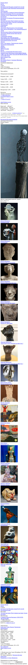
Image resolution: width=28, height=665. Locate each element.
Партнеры (13, 8)
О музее (3, 5)
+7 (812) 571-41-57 (5, 99)
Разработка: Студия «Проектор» (9, 657)
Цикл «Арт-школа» (6, 43)
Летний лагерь (10, 33)
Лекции (3, 41)
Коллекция (3, 16)
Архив (10, 23)
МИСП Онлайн (5, 48)
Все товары (4, 60)
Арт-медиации (19, 28)
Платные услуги (5, 15)
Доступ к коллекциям (17, 14)
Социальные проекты (6, 36)
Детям (2, 30)
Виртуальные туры (6, 57)
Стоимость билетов (13, 12)
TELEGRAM (15, 54)
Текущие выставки (6, 21)
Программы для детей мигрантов (9, 37)
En (3, 4)
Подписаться (19, 662)
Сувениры (13, 60)
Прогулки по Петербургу (7, 29)
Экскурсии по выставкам (15, 53)
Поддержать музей (5, 8)
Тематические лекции (17, 43)
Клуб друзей (21, 7)
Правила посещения (6, 14)
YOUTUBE (4, 55)
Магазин (3, 58)
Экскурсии (3, 28)
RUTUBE (9, 54)
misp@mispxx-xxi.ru (6, 102)
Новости (3, 47)
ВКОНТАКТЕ (23, 54)
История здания (13, 609)
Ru (1, 4)
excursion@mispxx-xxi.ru (7, 96)
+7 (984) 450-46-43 (5, 95)
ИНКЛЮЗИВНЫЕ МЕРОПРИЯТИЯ (10, 39)
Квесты (11, 32)
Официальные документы (16, 15)
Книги (8, 60)
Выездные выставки (6, 22)
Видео (2, 50)
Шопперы (19, 60)
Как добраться (4, 12)
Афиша (2, 46)
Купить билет (4, 2)
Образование (4, 25)
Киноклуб (24, 29)
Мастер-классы (11, 28)
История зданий (13, 7)
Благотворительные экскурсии (9, 40)
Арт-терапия (17, 29)
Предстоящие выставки (17, 21)
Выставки (3, 19)
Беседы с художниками (7, 51)
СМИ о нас (4, 54)
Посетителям (4, 11)
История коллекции (18, 18)
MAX (8, 55)
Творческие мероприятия (7, 44)
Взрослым (3, 26)
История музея (4, 7)
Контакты (21, 12)
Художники (10, 18)
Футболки (3, 61)
